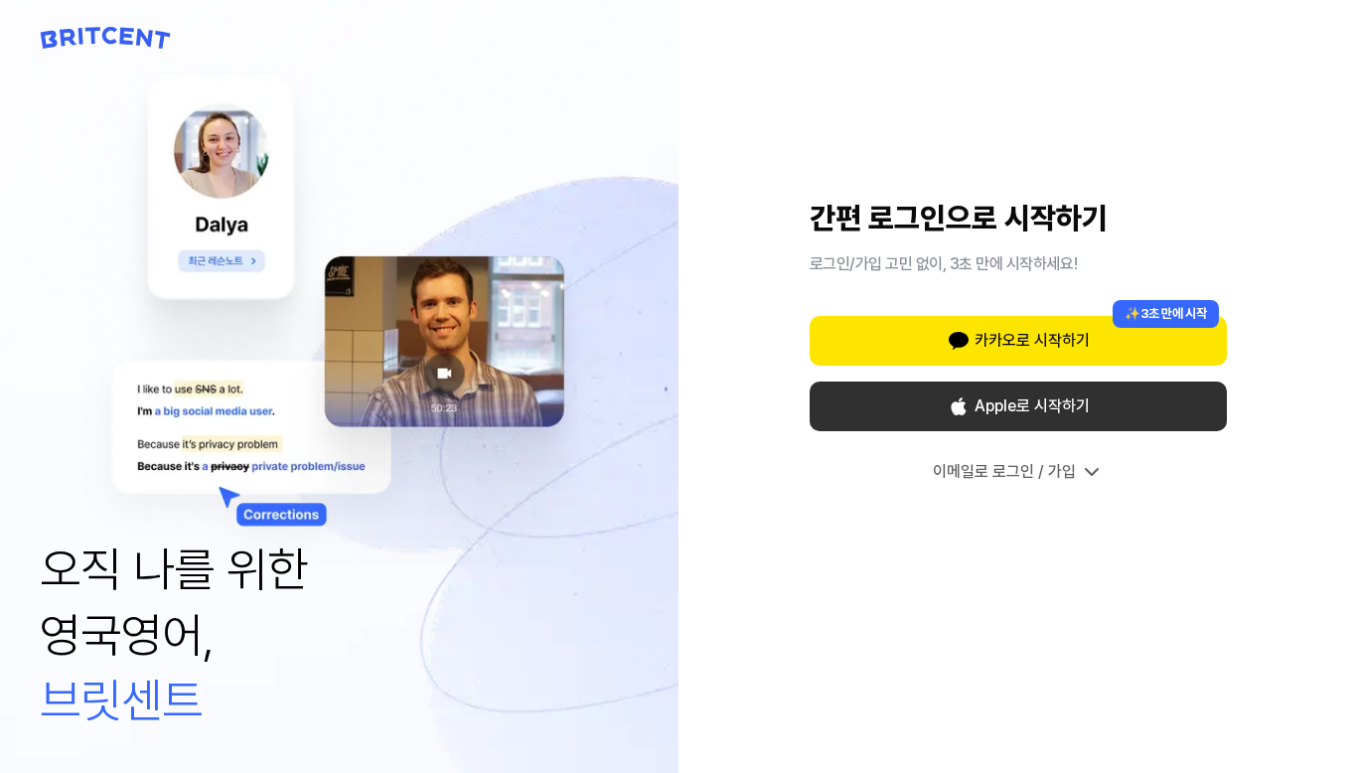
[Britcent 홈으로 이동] (106, 38)
